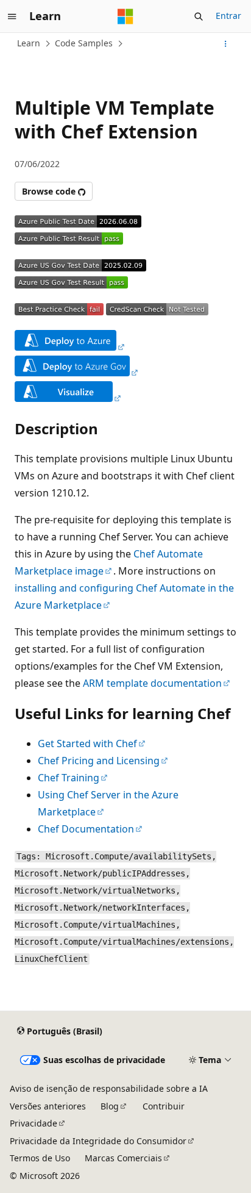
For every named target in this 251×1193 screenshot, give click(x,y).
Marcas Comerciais (123, 1158)
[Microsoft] (125, 16)
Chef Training (68, 777)
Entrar (228, 15)
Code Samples (84, 43)
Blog (110, 1106)
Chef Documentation (86, 829)
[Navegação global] (12, 16)
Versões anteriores (48, 1106)
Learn (28, 43)
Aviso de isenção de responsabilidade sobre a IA (109, 1088)
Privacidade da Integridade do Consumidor (98, 1141)
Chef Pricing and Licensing (99, 760)
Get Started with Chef (87, 743)
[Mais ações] (225, 44)
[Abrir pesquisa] (198, 16)
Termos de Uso (40, 1158)
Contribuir (164, 1106)
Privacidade (33, 1123)
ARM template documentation (152, 683)
